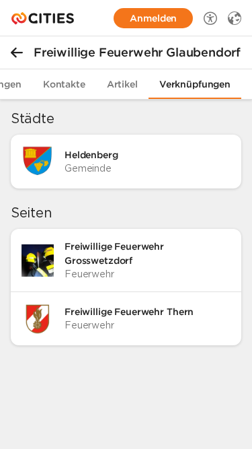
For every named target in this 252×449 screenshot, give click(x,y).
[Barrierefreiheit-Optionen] (210, 18)
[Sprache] (234, 18)
